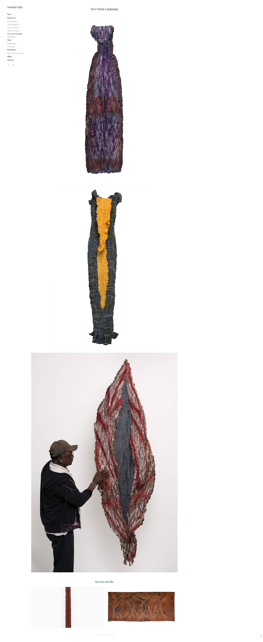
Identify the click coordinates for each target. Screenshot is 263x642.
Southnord (11, 46)
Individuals (11, 37)
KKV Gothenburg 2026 (15, 53)
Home (9, 14)
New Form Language (14, 34)
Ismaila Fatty (15, 7)
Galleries (11, 18)
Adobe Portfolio (109, 635)
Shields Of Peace (13, 30)
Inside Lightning (13, 24)
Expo (9, 40)
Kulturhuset (11, 43)
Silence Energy (12, 27)
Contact (10, 60)
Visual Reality (12, 21)
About (9, 56)
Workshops (11, 50)
